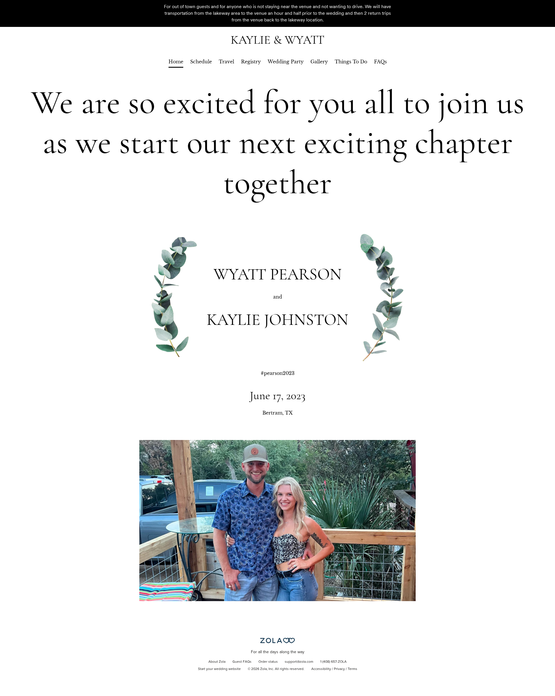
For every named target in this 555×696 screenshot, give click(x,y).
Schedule (201, 62)
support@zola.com (299, 662)
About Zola (216, 662)
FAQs (380, 62)
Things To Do (351, 62)
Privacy (339, 669)
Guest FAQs (241, 662)
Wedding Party (286, 62)
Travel (226, 62)
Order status (268, 662)
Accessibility (321, 669)
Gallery (319, 62)
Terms (352, 669)
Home (176, 62)
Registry (251, 62)
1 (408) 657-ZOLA (333, 662)
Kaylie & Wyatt (277, 39)
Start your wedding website (219, 669)
